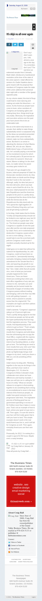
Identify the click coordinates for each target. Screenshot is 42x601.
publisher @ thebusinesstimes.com (17, 534)
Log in (34, 597)
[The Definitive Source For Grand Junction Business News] (12, 17)
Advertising (27, 559)
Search (25, 8)
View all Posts (15, 549)
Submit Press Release (25, 561)
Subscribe (12, 561)
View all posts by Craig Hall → (18, 451)
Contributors (16, 559)
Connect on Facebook (17, 545)
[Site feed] (34, 8)
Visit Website (15, 552)
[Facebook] (31, 8)
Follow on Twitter (16, 542)
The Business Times (17, 597)
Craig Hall (10, 39)
